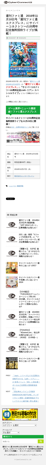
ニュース (12, 186)
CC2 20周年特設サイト (20, 127)
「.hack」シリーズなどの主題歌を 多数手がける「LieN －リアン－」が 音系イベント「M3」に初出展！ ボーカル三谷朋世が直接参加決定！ (26, 382)
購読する (8, 436)
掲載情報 (20, 186)
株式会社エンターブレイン (24, 176)
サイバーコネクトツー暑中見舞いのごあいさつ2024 (29, 279)
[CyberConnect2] (17, 2)
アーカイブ (7, 430)
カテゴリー (7, 423)
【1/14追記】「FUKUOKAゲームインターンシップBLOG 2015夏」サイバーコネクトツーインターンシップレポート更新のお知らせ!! (29, 299)
